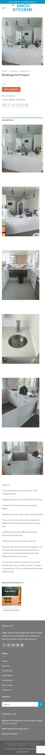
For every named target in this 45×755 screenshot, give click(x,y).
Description (7, 120)
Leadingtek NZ (22, 752)
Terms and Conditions (17, 745)
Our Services (7, 670)
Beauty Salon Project (12, 610)
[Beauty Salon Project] (11, 596)
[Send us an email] (18, 645)
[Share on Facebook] (9, 105)
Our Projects (7, 675)
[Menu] (3, 8)
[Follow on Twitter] (13, 645)
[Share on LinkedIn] (27, 105)
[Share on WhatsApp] (4, 105)
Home (4, 71)
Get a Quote (7, 685)
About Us (6, 666)
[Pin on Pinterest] (22, 105)
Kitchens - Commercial (19, 71)
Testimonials (7, 680)
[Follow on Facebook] (4, 645)
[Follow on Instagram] (9, 645)
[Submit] (40, 704)
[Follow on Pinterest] (22, 645)
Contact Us (7, 689)
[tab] (22, 120)
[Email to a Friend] (18, 105)
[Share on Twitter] (13, 105)
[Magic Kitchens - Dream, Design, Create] (22, 8)
